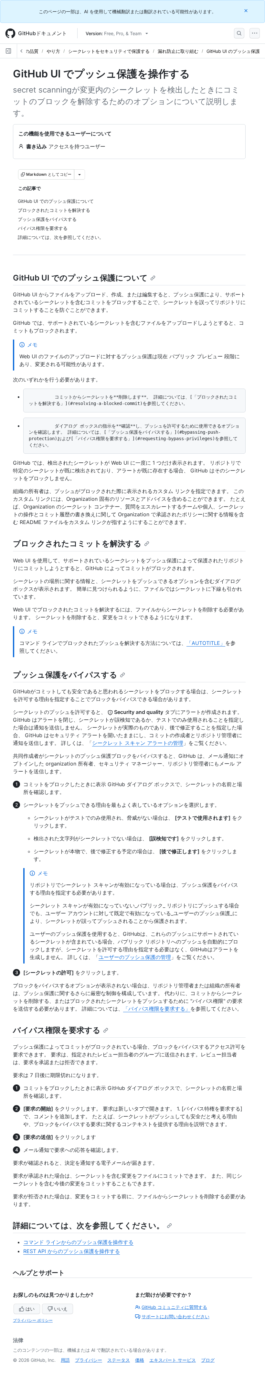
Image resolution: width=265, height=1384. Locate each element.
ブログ (208, 1360)
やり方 (53, 51)
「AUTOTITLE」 (205, 643)
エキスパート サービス (172, 1360)
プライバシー (88, 1360)
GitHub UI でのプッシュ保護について (80, 277)
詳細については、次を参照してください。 (88, 1225)
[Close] (246, 10)
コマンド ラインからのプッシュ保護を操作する (78, 1242)
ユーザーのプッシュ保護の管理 (135, 957)
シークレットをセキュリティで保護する (109, 51)
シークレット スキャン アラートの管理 (137, 743)
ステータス (118, 1360)
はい (30, 1308)
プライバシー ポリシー (33, 1320)
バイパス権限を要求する (57, 1030)
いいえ (61, 1308)
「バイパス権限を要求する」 (156, 1008)
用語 (65, 1360)
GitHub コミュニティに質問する (174, 1307)
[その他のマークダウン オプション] (79, 174)
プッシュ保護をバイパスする (65, 674)
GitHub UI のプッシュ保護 (233, 51)
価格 (139, 1360)
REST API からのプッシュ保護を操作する (71, 1251)
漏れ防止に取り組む (178, 51)
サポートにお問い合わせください (175, 1316)
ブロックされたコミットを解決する (77, 543)
